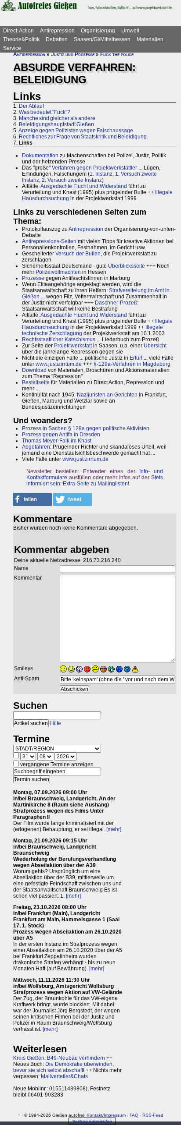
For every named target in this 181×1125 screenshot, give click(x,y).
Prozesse (33, 278)
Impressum (115, 1115)
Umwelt (130, 31)
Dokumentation (40, 155)
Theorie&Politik (21, 39)
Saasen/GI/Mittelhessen (102, 39)
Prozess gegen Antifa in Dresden (61, 435)
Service (12, 48)
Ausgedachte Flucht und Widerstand (83, 186)
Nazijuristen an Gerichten (107, 395)
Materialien (150, 39)
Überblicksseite (126, 266)
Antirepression (57, 31)
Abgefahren (36, 447)
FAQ (134, 1115)
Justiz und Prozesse (72, 54)
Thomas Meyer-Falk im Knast (56, 441)
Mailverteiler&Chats (64, 1076)
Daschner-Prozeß (116, 303)
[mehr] (113, 829)
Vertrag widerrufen (92, 1121)
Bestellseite (36, 382)
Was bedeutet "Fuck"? (44, 112)
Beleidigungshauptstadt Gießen (56, 124)
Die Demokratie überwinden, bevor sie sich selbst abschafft (63, 1067)
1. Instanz (101, 174)
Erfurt (136, 358)
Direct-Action (18, 31)
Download (34, 370)
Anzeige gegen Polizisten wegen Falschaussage (75, 130)
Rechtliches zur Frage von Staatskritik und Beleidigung (83, 137)
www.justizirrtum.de (59, 364)
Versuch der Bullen (78, 254)
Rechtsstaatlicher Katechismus (58, 339)
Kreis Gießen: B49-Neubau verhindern (59, 1058)
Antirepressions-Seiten (49, 241)
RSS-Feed (152, 1115)
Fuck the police (117, 54)
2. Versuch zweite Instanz (72, 180)
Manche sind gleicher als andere (57, 118)
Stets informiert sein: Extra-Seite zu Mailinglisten (94, 480)
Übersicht (155, 346)
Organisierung (98, 31)
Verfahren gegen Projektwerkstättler (94, 168)
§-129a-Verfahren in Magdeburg (132, 364)
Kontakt (94, 1115)
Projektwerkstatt (73, 346)
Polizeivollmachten (58, 272)
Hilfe (55, 723)
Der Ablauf (31, 106)
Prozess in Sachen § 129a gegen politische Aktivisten (85, 428)
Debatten (57, 39)
